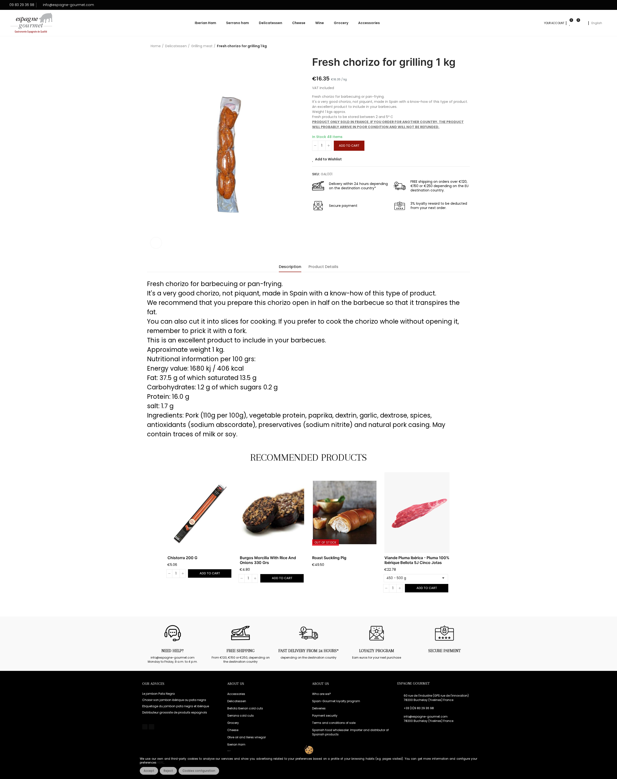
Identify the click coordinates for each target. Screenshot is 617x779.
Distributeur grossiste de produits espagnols (174, 712)
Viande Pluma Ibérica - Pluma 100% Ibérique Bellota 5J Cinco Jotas (416, 560)
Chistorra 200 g (182, 557)
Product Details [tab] (323, 266)
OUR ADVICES (153, 683)
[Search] (583, 23)
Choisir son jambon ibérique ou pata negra (174, 700)
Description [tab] (290, 266)
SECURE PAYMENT (444, 650)
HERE (160, 763)
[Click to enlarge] (156, 242)
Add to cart (349, 145)
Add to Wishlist (328, 159)
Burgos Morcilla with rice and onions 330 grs (268, 560)
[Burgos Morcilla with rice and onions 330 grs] (272, 512)
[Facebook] (145, 726)
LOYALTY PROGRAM (376, 650)
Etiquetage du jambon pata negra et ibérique (175, 706)
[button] (154, 536)
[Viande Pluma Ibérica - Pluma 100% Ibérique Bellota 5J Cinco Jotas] (416, 512)
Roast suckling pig (329, 557)
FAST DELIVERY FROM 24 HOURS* (308, 650)
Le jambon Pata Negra (158, 694)
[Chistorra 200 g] (200, 512)
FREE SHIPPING (241, 650)
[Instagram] (151, 726)
